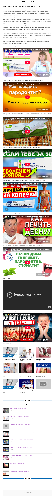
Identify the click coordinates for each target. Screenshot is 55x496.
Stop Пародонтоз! (27, 1)
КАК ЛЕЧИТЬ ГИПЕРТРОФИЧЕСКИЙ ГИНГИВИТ (20, 416)
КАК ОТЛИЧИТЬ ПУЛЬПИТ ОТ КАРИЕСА (18, 408)
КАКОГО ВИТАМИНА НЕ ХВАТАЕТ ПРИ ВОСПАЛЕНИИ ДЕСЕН (23, 432)
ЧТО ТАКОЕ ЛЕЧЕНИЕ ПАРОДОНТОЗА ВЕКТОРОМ (21, 455)
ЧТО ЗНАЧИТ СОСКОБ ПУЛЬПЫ (17, 463)
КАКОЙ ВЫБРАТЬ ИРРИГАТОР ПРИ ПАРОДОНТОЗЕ (21, 447)
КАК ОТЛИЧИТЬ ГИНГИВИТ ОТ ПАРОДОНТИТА (20, 424)
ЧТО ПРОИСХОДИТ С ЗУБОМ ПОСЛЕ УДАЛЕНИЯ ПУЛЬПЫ (22, 439)
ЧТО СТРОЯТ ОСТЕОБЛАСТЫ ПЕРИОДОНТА (19, 471)
